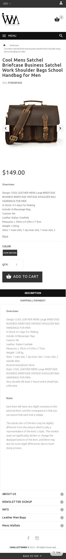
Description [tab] (33, 293)
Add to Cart (25, 277)
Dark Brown (10, 253)
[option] (33, 120)
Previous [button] (5, 128)
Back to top (31, 556)
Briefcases (14, 45)
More (5, 236)
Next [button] (60, 128)
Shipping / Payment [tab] (33, 300)
